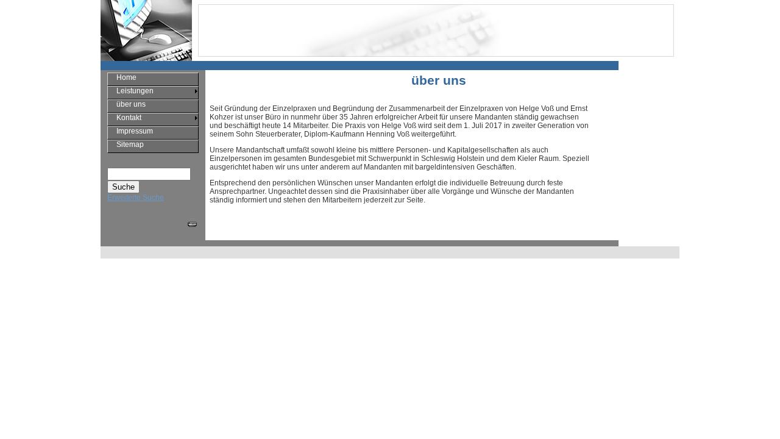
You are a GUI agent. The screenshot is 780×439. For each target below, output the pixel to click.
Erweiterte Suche (135, 197)
